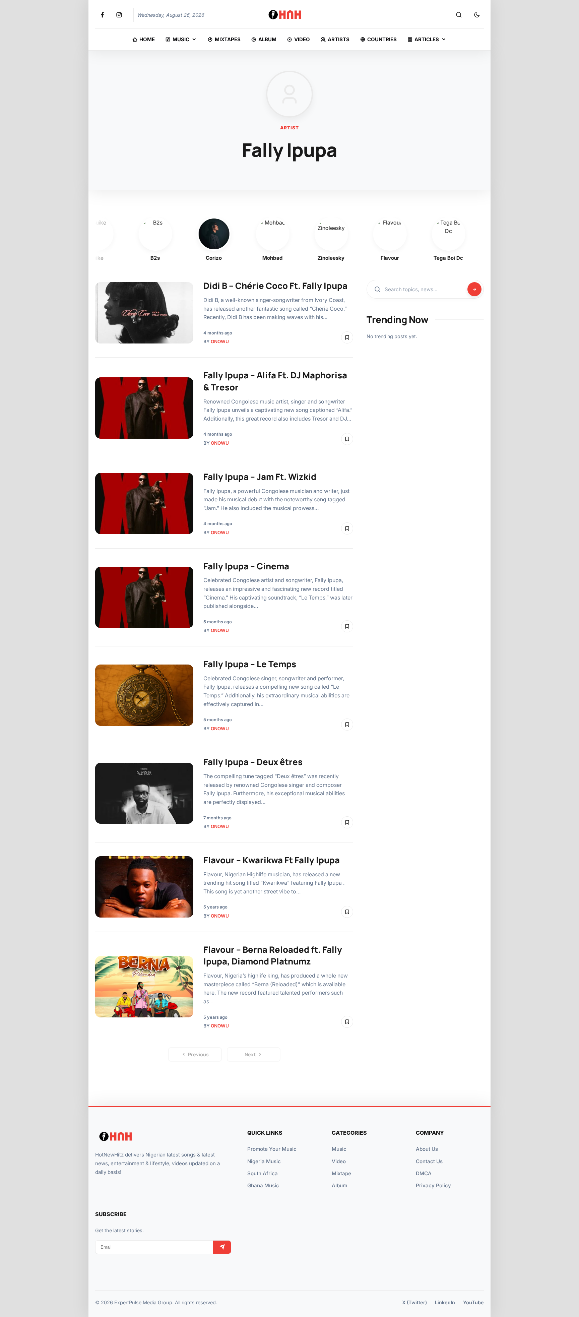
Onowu (220, 341)
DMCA (424, 1173)
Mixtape (341, 1173)
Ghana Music (263, 1185)
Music (339, 1149)
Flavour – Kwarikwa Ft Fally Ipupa (271, 860)
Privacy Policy (433, 1185)
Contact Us (429, 1161)
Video (339, 1161)
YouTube (473, 1302)
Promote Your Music (272, 1149)
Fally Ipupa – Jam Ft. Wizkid (259, 477)
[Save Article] (347, 337)
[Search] (459, 15)
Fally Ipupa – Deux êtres (253, 762)
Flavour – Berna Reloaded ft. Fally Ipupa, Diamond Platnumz (272, 955)
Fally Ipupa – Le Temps (249, 664)
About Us (427, 1149)
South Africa (262, 1173)
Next (250, 1054)
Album (339, 1185)
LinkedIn (445, 1302)
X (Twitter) (414, 1302)
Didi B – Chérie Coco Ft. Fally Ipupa (275, 286)
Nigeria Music (264, 1161)
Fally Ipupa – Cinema (246, 566)
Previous (198, 1054)
